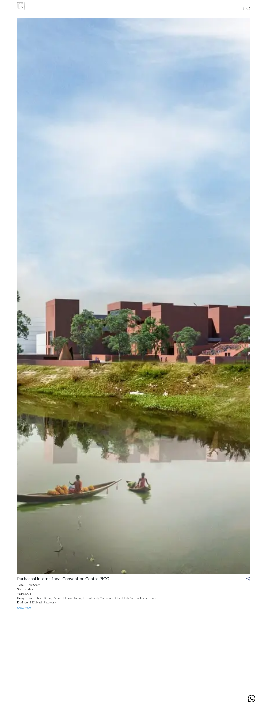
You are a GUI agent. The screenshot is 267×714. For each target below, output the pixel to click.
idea (25, 589)
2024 (24, 593)
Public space (28, 585)
